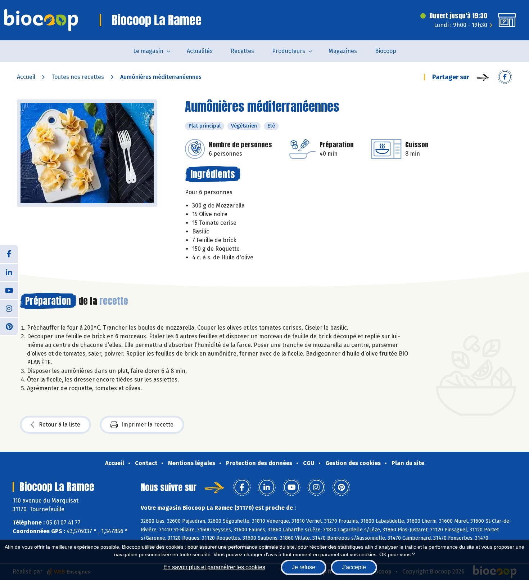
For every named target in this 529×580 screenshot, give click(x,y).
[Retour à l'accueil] (41, 20)
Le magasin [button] (148, 51)
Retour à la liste (59, 424)
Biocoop (385, 51)
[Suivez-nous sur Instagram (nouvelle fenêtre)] (9, 308)
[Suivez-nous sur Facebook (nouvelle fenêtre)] (9, 254)
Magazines (343, 51)
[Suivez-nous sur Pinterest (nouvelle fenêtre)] (9, 326)
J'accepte (354, 567)
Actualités (200, 51)
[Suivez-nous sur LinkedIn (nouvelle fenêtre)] (9, 272)
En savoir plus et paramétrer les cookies (214, 567)
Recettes (242, 51)
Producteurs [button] (288, 51)
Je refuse (303, 567)
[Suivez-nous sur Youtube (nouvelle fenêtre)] (9, 290)
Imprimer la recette (147, 424)
